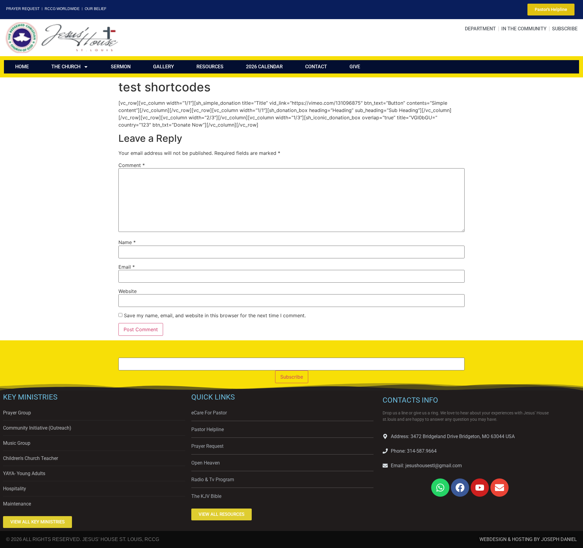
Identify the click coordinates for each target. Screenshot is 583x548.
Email (126, 266)
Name (127, 242)
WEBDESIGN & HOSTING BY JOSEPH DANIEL (528, 539)
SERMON (121, 67)
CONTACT (316, 67)
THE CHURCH (65, 67)
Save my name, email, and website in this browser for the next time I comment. (215, 315)
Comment (131, 165)
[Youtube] (480, 487)
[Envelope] (499, 487)
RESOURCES (209, 67)
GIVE (354, 67)
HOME (22, 67)
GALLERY (163, 67)
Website (127, 291)
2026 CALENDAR (264, 67)
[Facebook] (460, 487)
